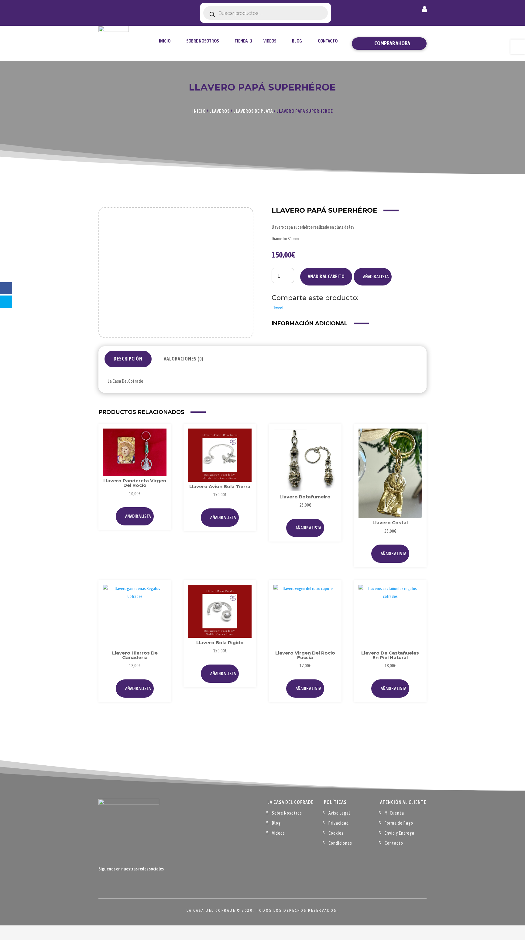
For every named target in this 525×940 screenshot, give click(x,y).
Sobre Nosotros (202, 40)
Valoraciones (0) (184, 358)
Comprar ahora (392, 43)
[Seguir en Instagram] (127, 883)
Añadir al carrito (326, 276)
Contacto (328, 40)
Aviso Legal (339, 812)
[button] (373, 276)
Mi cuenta (424, 10)
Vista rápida (160, 449)
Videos (269, 40)
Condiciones (340, 843)
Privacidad (338, 822)
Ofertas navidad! (132, 9)
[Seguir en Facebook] (103, 883)
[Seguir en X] (115, 883)
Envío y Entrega (399, 833)
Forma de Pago (399, 822)
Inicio (164, 40)
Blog (297, 40)
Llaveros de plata (253, 111)
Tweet (278, 307)
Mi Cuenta (394, 812)
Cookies (336, 833)
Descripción (128, 358)
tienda (241, 40)
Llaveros (219, 111)
